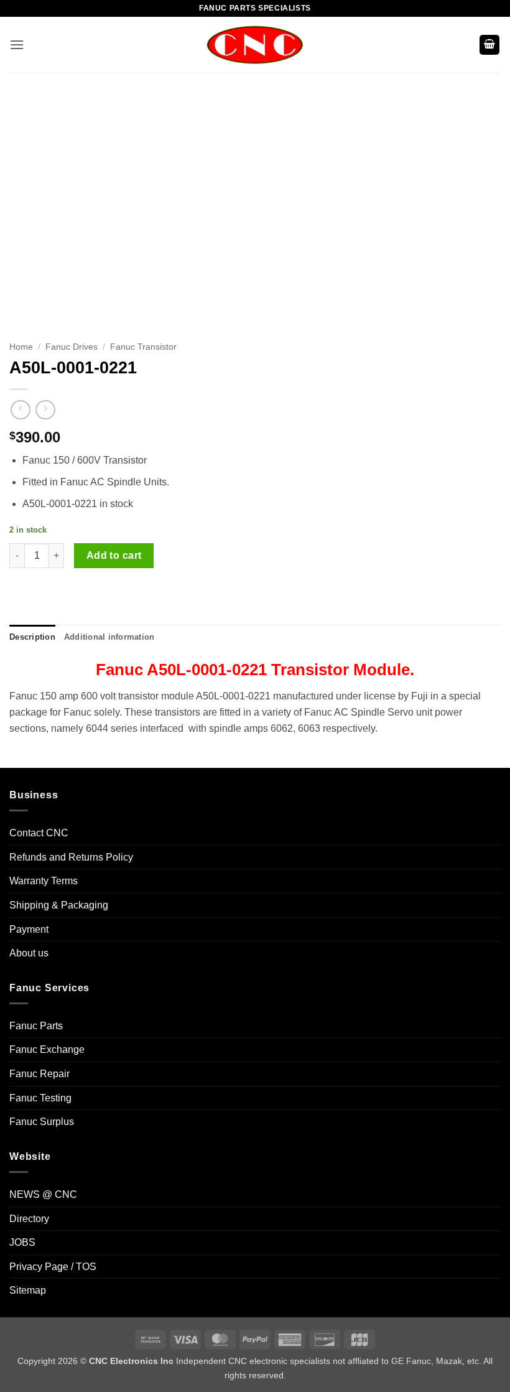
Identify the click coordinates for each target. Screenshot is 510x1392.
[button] (16, 44)
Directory (29, 1218)
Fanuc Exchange (47, 1049)
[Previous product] (45, 409)
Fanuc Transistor (143, 347)
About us (29, 953)
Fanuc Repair (39, 1073)
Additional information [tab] (109, 637)
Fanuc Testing (40, 1098)
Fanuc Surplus (41, 1121)
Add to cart (114, 555)
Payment (29, 929)
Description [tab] (32, 637)
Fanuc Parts (36, 1026)
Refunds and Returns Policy (71, 857)
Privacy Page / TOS (52, 1266)
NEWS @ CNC (43, 1194)
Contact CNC (38, 833)
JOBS (22, 1242)
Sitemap (27, 1290)
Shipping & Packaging (58, 905)
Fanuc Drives (71, 347)
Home (21, 347)
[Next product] (20, 409)
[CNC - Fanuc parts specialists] (255, 45)
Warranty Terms (43, 881)
